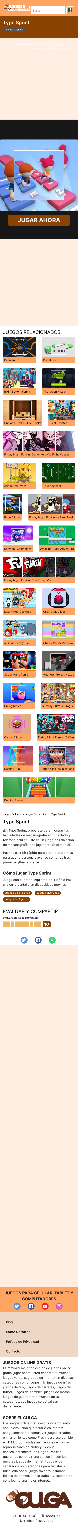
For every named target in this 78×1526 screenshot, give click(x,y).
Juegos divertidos (48, 892)
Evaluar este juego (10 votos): (20, 917)
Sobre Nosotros (18, 1332)
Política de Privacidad (22, 1342)
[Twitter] (24, 940)
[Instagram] (59, 1306)
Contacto (13, 1351)
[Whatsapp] (52, 940)
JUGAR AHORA (39, 220)
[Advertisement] (39, 79)
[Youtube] (45, 1306)
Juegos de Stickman (17, 892)
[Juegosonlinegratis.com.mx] (19, 7)
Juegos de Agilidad (17, 899)
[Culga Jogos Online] (39, 1499)
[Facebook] (38, 940)
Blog (9, 1322)
